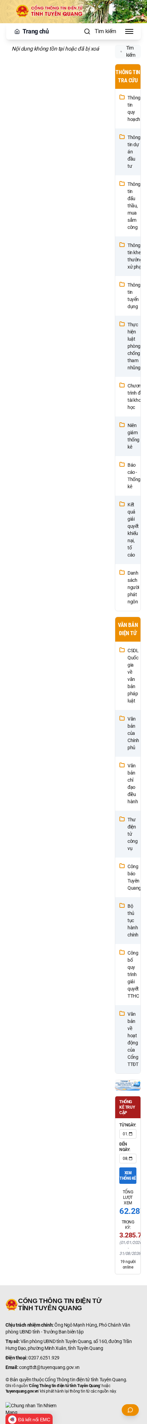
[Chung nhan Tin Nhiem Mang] (73, 1409)
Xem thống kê (128, 1175)
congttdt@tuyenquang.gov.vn (49, 1367)
